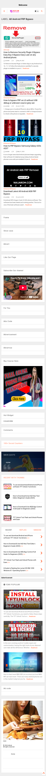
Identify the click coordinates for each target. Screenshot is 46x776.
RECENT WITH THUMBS (14, 478)
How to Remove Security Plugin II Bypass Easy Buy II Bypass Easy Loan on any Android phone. (22, 55)
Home (13, 754)
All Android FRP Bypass (10, 97)
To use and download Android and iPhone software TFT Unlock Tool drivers (22, 603)
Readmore (26, 68)
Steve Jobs (36, 468)
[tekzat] (14, 11)
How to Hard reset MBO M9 (19, 669)
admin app (6, 49)
